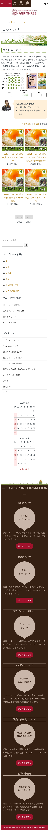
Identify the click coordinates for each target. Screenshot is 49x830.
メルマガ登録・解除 (11, 375)
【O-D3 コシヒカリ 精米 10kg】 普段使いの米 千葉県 (12, 197)
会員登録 (6, 387)
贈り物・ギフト (9, 317)
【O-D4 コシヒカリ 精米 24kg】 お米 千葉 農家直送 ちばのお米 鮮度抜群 (35, 157)
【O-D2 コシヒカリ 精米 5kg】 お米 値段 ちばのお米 (36, 197)
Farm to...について (10, 346)
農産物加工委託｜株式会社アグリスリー (20, 369)
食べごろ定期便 (9, 322)
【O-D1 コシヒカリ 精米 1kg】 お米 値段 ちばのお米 (13, 157)
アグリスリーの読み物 (12, 363)
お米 (7, 267)
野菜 (7, 279)
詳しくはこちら (24, 546)
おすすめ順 (26, 124)
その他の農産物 (12, 291)
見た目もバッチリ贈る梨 (13, 311)
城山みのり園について (12, 352)
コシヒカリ (20, 22)
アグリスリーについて (12, 340)
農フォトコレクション (12, 358)
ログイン (6, 392)
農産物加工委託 (12, 285)
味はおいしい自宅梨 (11, 305)
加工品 (8, 273)
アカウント (7, 381)
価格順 (36, 124)
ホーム (4, 22)
